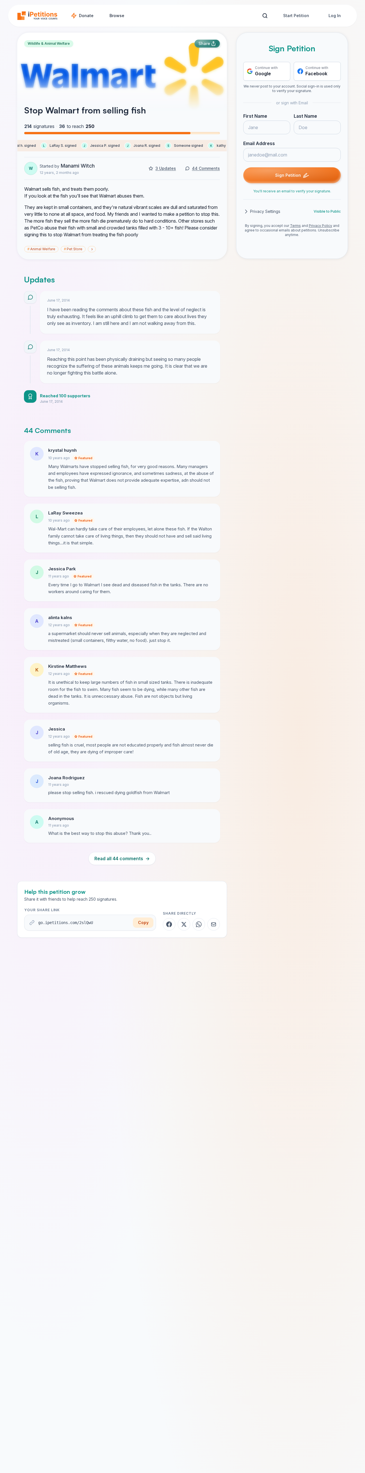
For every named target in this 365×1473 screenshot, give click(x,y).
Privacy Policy (320, 225)
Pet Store (73, 249)
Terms (295, 225)
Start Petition (296, 15)
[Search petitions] (265, 16)
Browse (117, 15)
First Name (255, 116)
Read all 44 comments (122, 858)
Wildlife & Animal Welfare (49, 43)
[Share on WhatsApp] (198, 924)
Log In (334, 15)
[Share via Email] (213, 924)
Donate (86, 15)
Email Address (259, 143)
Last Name (305, 116)
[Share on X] (184, 924)
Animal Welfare (41, 249)
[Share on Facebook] (169, 924)
